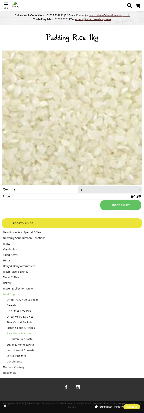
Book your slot (23, 223)
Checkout (131, 407)
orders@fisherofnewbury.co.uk (93, 19)
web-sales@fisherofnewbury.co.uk (109, 15)
